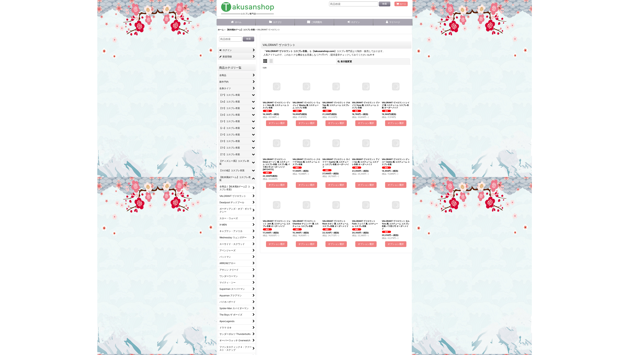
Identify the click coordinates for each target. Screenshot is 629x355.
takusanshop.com (324, 51)
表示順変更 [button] (346, 61)
